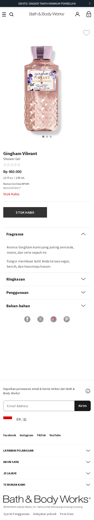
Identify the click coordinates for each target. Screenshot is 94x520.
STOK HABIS (25, 212)
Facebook (9, 435)
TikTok (41, 435)
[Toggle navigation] (4, 14)
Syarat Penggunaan (16, 514)
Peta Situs (67, 514)
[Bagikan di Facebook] (27, 319)
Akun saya (11, 462)
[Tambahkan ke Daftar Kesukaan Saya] (86, 33)
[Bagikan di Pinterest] (67, 319)
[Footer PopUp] (88, 391)
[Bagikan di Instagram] (54, 319)
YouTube (55, 435)
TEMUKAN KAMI (14, 485)
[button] (11, 14)
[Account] (77, 14)
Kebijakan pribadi (45, 514)
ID (24, 419)
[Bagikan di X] (40, 319)
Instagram (26, 435)
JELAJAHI (9, 473)
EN (18, 419)
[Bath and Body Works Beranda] (47, 14)
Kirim (82, 405)
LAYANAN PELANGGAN (18, 450)
